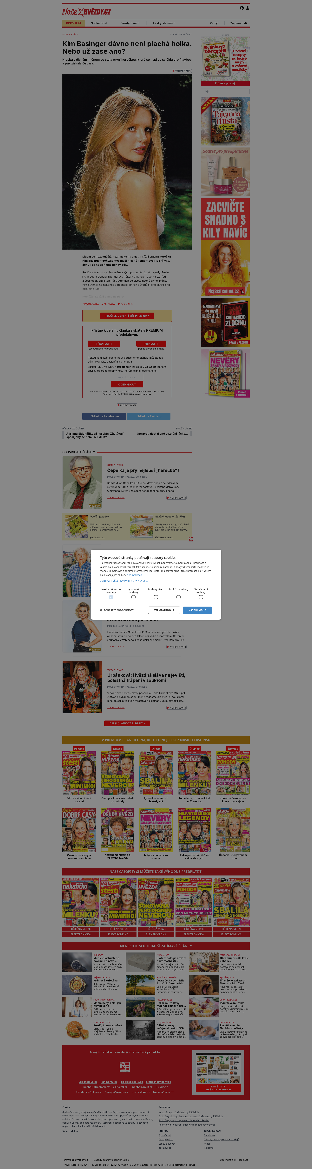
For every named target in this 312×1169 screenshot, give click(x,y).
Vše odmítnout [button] (164, 610)
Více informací (134, 574)
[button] (156, 580)
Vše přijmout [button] (197, 610)
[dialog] (156, 584)
